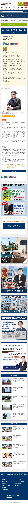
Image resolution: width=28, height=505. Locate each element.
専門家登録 (26, 4)
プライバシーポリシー (7, 481)
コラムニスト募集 (6, 485)
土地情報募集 (5, 489)
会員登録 (22, 4)
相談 (15, 474)
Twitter (18, 485)
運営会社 (18, 483)
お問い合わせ (24, 474)
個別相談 (14, 171)
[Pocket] (17, 44)
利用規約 (4, 479)
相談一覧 (13, 20)
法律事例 (3, 474)
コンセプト (19, 479)
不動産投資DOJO (4, 20)
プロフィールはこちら (8, 115)
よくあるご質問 (20, 481)
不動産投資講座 (9, 474)
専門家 (18, 474)
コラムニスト (5, 483)
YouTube (4, 487)
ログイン (19, 4)
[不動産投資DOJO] (14, 44)
